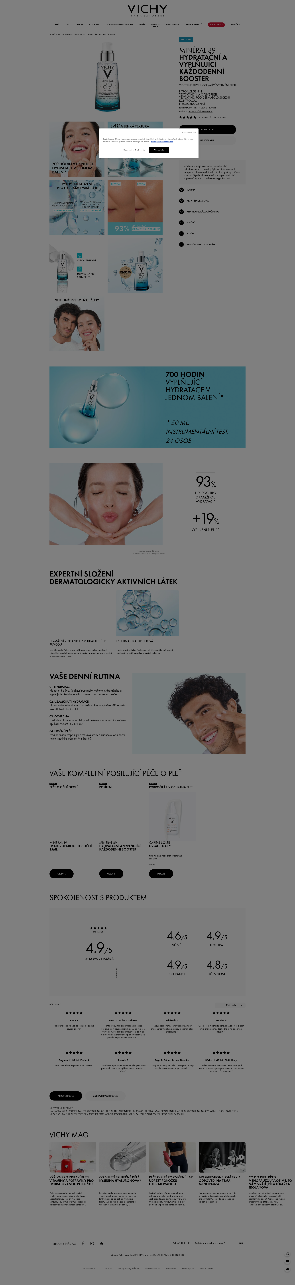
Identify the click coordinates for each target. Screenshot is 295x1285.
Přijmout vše (159, 150)
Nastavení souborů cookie (134, 150)
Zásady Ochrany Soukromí (162, 141)
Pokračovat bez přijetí (189, 132)
